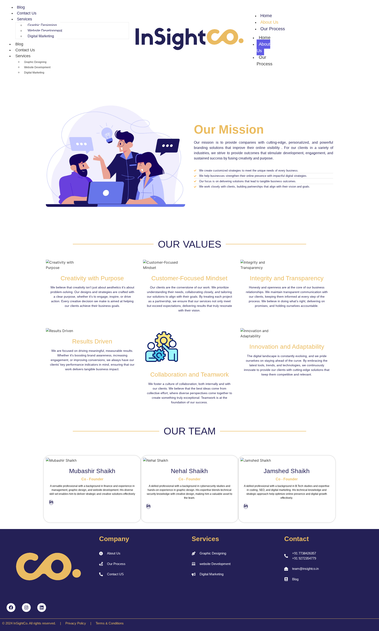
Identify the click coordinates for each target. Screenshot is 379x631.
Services (24, 19)
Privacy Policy (75, 623)
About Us (269, 22)
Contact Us (26, 13)
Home (266, 15)
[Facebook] (11, 607)
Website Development (45, 30)
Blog (21, 7)
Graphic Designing (42, 25)
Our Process (272, 28)
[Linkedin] (41, 607)
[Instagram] (26, 607)
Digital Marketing (41, 36)
